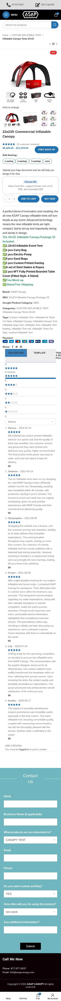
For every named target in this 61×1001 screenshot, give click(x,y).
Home (6, 35)
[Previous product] (50, 44)
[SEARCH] (54, 24)
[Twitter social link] (16, 347)
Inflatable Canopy (22, 321)
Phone (8, 868)
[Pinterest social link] (21, 347)
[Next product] (56, 44)
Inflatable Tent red (21, 328)
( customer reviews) (28, 144)
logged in (24, 749)
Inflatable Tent (32, 325)
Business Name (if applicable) (23, 814)
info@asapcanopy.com (22, 972)
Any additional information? (21, 922)
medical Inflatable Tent (21, 332)
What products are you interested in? (27, 832)
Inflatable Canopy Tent (45, 321)
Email (8, 850)
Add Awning (10, 155)
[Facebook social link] (12, 347)
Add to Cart (28, 199)
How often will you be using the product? (30, 904)
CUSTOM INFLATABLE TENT (27, 35)
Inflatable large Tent (13, 325)
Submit (30, 946)
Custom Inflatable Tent (22, 317)
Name (8, 796)
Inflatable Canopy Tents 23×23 (18, 38)
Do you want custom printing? (23, 886)
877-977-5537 (18, 968)
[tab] (16, 355)
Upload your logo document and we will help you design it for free (28, 172)
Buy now (50, 199)
